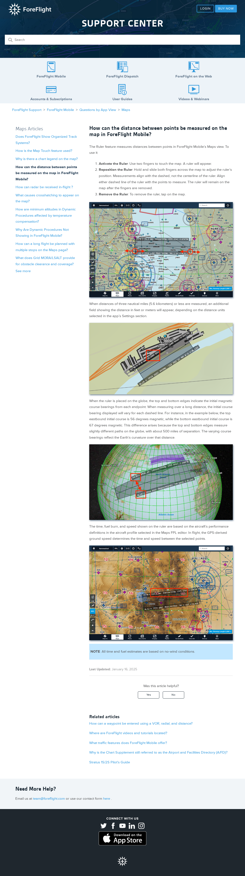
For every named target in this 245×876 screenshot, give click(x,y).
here (107, 798)
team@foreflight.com (49, 798)
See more (23, 271)
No (173, 695)
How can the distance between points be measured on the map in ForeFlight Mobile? (47, 173)
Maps (126, 110)
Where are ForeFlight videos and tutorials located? (128, 733)
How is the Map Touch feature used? (44, 151)
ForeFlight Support (26, 110)
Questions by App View (97, 110)
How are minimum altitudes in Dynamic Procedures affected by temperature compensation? (46, 215)
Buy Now (226, 9)
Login (205, 9)
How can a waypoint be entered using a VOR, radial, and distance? (141, 723)
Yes (148, 695)
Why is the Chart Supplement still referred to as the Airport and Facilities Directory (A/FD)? (158, 752)
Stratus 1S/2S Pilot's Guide (109, 762)
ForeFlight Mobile (60, 110)
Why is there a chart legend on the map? (47, 159)
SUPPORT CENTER (122, 23)
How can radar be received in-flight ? (44, 187)
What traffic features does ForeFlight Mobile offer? (128, 743)
